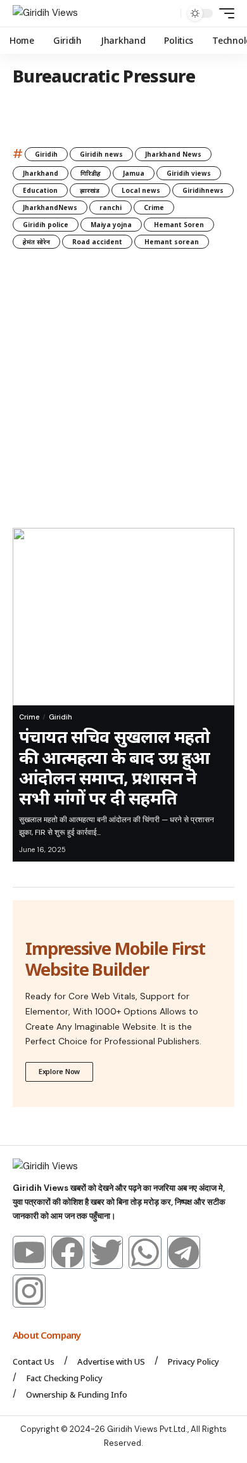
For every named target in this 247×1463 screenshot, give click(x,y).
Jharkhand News (173, 154)
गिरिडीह (90, 173)
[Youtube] (29, 1252)
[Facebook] (67, 1252)
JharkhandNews (50, 207)
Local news (141, 190)
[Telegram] (183, 1252)
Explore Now (59, 1071)
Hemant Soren (179, 224)
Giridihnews (203, 190)
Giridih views (189, 173)
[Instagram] (29, 1291)
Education (40, 190)
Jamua (133, 173)
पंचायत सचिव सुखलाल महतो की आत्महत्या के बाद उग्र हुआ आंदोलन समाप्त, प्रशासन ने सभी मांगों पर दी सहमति (114, 767)
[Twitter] (106, 1252)
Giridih (46, 154)
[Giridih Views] (45, 13)
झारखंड (89, 190)
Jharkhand (40, 173)
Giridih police (45, 224)
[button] (168, 14)
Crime (154, 207)
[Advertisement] (123, 398)
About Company (47, 1335)
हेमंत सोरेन (36, 241)
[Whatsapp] (145, 1252)
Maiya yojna (111, 224)
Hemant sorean (171, 241)
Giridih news (101, 154)
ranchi (110, 207)
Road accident (97, 241)
